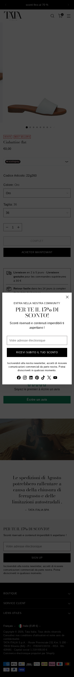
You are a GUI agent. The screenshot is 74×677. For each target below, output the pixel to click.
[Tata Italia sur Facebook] (19, 378)
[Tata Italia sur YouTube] (55, 378)
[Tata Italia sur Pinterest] (37, 378)
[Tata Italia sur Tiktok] (43, 378)
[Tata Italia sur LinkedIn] (31, 378)
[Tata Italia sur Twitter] (49, 378)
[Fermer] (67, 297)
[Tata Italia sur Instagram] (25, 378)
